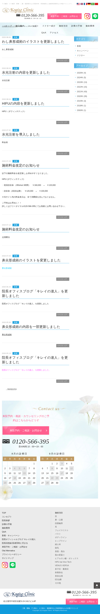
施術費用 (90, 26)
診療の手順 (76, 26)
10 (9, 389)
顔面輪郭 (59, 523)
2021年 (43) (82, 91)
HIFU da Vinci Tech (63, 562)
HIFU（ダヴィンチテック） (14, 111)
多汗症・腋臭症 (62, 569)
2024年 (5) (81, 77)
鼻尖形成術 (7, 268)
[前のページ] (5, 389)
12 (13, 389)
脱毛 (57, 548)
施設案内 (20, 26)
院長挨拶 (6, 520)
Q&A (43, 32)
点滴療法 (6, 237)
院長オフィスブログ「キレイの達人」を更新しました (25, 304)
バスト (58, 534)
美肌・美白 (60, 551)
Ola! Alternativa (8, 550)
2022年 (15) (82, 87)
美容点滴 (59, 576)
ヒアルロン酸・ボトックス (66, 558)
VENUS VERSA (62, 565)
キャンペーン (83, 51)
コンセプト (33, 26)
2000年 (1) (81, 110)
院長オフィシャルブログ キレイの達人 (19, 539)
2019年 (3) (81, 101)
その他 (58, 583)
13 (15, 389)
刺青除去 (59, 572)
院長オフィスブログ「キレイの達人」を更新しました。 (26, 370)
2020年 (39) (82, 96)
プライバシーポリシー (11, 554)
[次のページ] (17, 389)
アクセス (54, 32)
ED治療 (58, 579)
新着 (79, 46)
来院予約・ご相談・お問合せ (64, 16)
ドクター (81, 55)
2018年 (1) (81, 105)
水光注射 (6, 80)
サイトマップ (8, 558)
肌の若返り (60, 555)
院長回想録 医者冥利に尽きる (15, 543)
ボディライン (61, 537)
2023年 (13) (82, 82)
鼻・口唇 (59, 520)
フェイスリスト (62, 530)
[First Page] (3, 389)
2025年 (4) (81, 73)
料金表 (5, 142)
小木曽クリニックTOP (10, 26)
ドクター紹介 (49, 26)
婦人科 (58, 544)
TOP (4, 513)
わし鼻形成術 (8, 49)
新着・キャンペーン (11, 535)
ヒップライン (61, 541)
